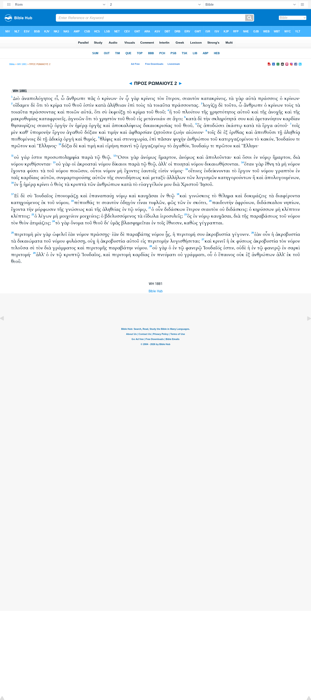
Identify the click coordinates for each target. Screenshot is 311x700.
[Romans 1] (5, 328)
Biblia (12, 64)
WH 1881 (22, 64)
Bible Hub (156, 291)
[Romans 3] (305, 328)
